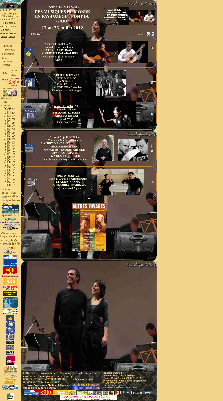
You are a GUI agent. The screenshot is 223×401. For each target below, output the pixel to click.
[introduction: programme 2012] (10, 14)
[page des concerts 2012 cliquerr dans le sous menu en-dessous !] (8, 20)
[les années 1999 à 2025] (10, 106)
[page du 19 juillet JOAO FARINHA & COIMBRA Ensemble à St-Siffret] (8, 27)
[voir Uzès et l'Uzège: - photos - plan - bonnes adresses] (4, 77)
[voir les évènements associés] (10, 296)
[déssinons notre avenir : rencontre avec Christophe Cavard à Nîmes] (10, 225)
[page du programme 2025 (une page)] (10, 213)
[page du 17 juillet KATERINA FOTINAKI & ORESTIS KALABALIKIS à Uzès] (8, 24)
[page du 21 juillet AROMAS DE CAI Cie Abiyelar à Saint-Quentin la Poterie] (8, 31)
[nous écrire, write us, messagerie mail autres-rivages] (10, 244)
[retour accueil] (9, 11)
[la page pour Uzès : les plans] (10, 313)
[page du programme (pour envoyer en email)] (10, 216)
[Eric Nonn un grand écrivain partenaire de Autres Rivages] (10, 229)
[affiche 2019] (10, 8)
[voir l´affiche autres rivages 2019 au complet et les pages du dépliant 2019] (10, 220)
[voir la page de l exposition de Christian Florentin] (10, 96)
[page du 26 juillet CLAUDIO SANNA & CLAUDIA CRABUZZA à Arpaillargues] (8, 37)
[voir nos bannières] (10, 307)
